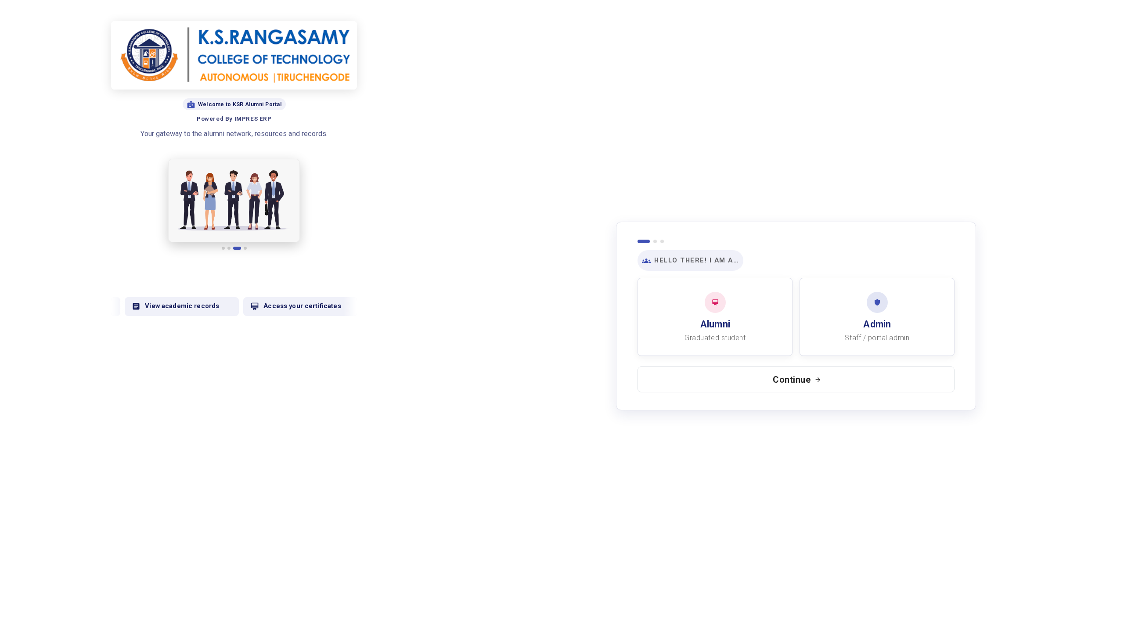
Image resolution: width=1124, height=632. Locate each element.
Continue (792, 379)
